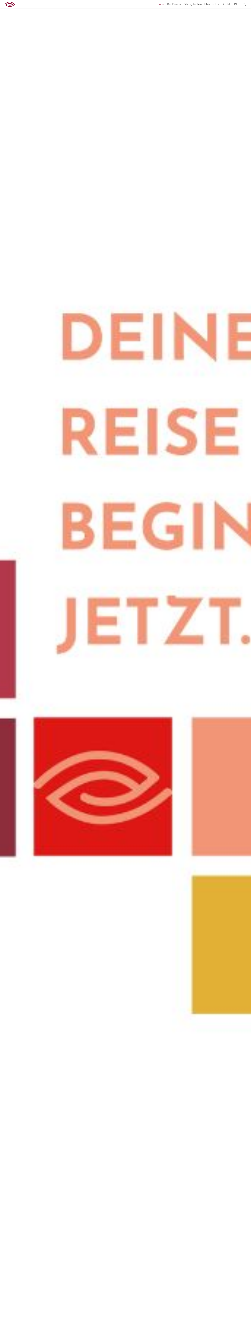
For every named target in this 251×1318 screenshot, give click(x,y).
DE (236, 4)
